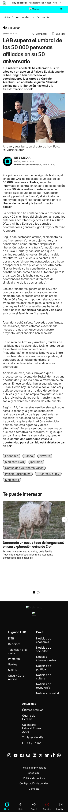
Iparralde (36, 462)
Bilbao (29, 456)
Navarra (45, 456)
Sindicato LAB (14, 462)
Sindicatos (12, 479)
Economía (11, 456)
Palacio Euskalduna (18, 474)
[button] (64, 520)
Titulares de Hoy (48, 474)
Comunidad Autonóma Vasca (24, 468)
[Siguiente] (60, 3)
